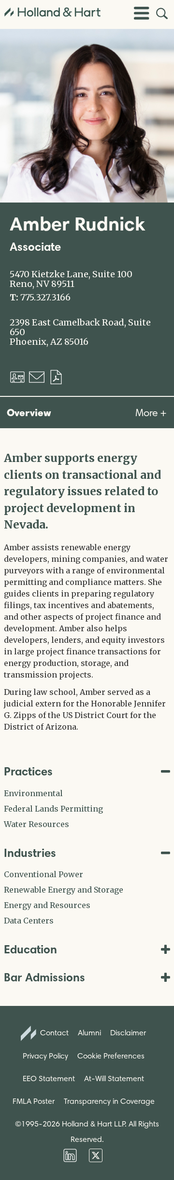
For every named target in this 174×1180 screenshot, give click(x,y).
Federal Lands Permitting (53, 809)
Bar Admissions (44, 977)
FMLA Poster (34, 1101)
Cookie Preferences (111, 1055)
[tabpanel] (87, 591)
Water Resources (36, 824)
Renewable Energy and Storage (63, 890)
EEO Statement (49, 1078)
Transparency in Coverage (109, 1101)
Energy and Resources (47, 905)
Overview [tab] (29, 412)
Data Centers (29, 920)
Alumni (89, 1032)
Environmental (33, 793)
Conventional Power (43, 874)
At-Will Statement (114, 1078)
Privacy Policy (45, 1055)
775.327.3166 (45, 297)
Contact (53, 1032)
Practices (28, 771)
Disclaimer (128, 1032)
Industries (30, 853)
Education (30, 949)
